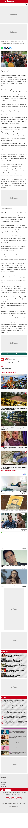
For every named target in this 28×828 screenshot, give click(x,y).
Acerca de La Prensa (8, 800)
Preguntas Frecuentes (13, 806)
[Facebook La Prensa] (7, 798)
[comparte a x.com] (7, 48)
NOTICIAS (3, 777)
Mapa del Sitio (22, 803)
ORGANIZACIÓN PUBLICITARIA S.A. (14, 794)
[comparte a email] (10, 48)
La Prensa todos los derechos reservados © (14, 792)
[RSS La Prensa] (21, 798)
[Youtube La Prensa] (14, 798)
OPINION (3, 784)
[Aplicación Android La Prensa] (19, 798)
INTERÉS (3, 780)
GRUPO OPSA (4, 786)
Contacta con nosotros (7, 803)
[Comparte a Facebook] (5, 48)
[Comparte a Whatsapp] (2, 48)
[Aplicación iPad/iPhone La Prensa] (17, 798)
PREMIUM (3, 782)
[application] (14, 381)
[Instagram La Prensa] (12, 798)
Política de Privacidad (18, 800)
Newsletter (15, 803)
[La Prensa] (6, 790)
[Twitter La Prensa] (9, 798)
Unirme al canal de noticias (14, 353)
